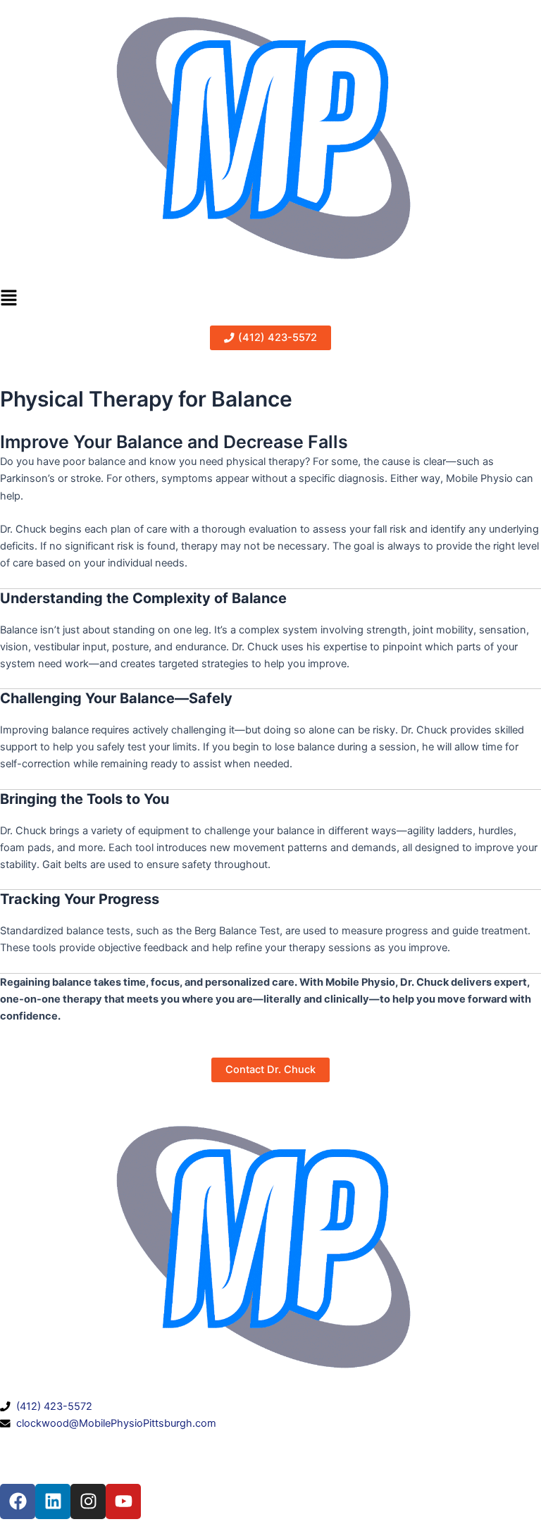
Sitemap (191, 1440)
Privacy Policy (128, 1440)
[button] (270, 299)
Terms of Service (40, 1440)
